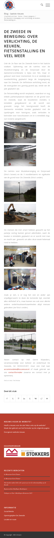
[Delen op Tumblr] (30, 398)
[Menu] (46, 5)
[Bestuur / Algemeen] (22, 5)
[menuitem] (40, 5)
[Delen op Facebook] (7, 398)
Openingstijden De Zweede (14, 515)
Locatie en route (10, 519)
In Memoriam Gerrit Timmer (12, 474)
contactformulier (15, 372)
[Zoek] (40, 5)
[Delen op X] (13, 398)
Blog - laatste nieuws (14, 13)
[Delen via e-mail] (47, 398)
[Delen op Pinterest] (18, 398)
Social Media (9, 511)
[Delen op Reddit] (41, 398)
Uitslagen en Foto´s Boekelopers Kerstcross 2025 (18, 493)
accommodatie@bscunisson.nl (16, 369)
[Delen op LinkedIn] (24, 398)
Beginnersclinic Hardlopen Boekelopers (15, 489)
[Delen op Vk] (35, 398)
